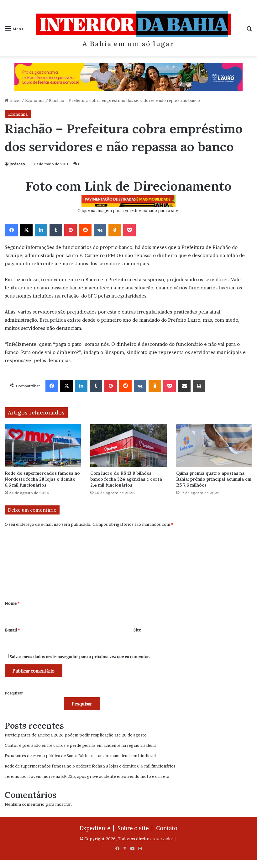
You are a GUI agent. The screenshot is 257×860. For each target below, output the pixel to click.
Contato (166, 828)
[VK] (100, 230)
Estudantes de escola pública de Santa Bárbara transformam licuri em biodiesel (80, 755)
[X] (26, 230)
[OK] (114, 230)
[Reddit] (85, 230)
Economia (35, 100)
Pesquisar (14, 692)
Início (14, 100)
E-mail (12, 629)
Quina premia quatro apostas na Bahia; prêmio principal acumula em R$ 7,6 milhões (213, 479)
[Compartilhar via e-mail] (184, 386)
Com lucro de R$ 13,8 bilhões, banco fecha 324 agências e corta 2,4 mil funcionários (126, 479)
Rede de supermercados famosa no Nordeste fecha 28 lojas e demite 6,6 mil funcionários (42, 479)
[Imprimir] (199, 386)
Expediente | (98, 828)
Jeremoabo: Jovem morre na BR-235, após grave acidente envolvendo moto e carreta (87, 776)
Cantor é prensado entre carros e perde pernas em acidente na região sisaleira (80, 745)
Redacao (17, 163)
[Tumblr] (56, 230)
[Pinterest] (70, 230)
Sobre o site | (136, 828)
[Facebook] (11, 230)
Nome (12, 603)
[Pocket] (129, 230)
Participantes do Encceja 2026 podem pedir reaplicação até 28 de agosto (76, 734)
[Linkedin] (41, 230)
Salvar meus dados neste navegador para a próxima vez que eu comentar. (80, 656)
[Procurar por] (249, 31)
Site (137, 629)
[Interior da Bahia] (134, 28)
